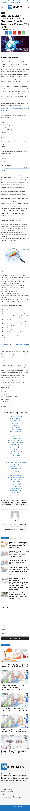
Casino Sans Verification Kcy (16, 475)
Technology (13, 806)
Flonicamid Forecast (10, 500)
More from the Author (15, 538)
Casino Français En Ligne (16, 484)
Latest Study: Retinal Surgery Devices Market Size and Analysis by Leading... (14, 731)
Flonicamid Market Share (6, 506)
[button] (28, 7)
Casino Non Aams (15, 455)
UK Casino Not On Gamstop (16, 429)
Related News (5, 538)
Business (6, 10)
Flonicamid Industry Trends (7, 502)
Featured (21, 806)
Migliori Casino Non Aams (16, 459)
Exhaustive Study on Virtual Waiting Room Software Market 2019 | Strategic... (13, 753)
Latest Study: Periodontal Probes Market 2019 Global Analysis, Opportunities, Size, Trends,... (12, 687)
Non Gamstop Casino (16, 436)
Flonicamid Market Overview (20, 504)
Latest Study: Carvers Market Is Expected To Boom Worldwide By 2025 (19, 562)
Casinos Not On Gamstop (16, 420)
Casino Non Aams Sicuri (16, 494)
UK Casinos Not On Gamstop (16, 422)
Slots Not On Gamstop (15, 431)
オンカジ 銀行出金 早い (16, 471)
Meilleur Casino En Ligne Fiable (16, 446)
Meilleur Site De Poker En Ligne (16, 470)
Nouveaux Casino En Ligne (15, 490)
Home (2, 10)
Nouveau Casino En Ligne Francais (15, 477)
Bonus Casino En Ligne (16, 496)
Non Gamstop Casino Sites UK (15, 442)
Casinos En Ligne (16, 492)
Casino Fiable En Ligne (15, 486)
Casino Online (15, 460)
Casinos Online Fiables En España (15, 497)
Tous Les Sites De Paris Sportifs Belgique (16, 462)
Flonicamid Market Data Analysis (20, 502)
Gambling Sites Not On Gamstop (16, 440)
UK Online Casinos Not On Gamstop (16, 457)
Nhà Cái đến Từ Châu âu (16, 473)
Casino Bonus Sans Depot (15, 479)
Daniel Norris (5, 29)
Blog (18, 806)
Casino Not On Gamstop (16, 418)
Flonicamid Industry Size (21, 500)
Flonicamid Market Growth (6, 504)
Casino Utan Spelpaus (15, 2)
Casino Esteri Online (16, 468)
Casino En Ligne (16, 464)
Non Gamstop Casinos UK (15, 435)
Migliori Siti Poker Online (16, 466)
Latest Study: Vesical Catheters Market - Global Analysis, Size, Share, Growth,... (15, 665)
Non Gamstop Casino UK (16, 444)
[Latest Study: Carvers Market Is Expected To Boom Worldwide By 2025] (4, 562)
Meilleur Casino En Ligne (16, 483)
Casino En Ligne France (16, 447)
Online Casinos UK (15, 427)
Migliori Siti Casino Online (16, 416)
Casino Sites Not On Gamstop (16, 423)
